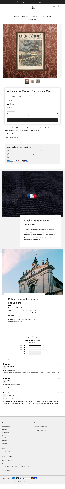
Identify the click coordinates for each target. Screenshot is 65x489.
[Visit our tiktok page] (42, 431)
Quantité (9, 108)
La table (49, 16)
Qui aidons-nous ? (32, 19)
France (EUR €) (5, 478)
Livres (42, 16)
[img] (7, 364)
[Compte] (54, 6)
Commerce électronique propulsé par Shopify (11, 482)
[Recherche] (61, 6)
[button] (11, 104)
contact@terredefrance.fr (40, 426)
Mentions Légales (6, 470)
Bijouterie (47, 14)
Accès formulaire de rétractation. (10, 460)
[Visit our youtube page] (45, 431)
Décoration (34, 16)
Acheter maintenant (32, 120)
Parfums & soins (18, 14)
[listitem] (32, 2)
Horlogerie (16, 16)
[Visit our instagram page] (38, 431)
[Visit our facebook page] (34, 431)
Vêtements (27, 14)
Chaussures (25, 16)
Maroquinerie (38, 14)
